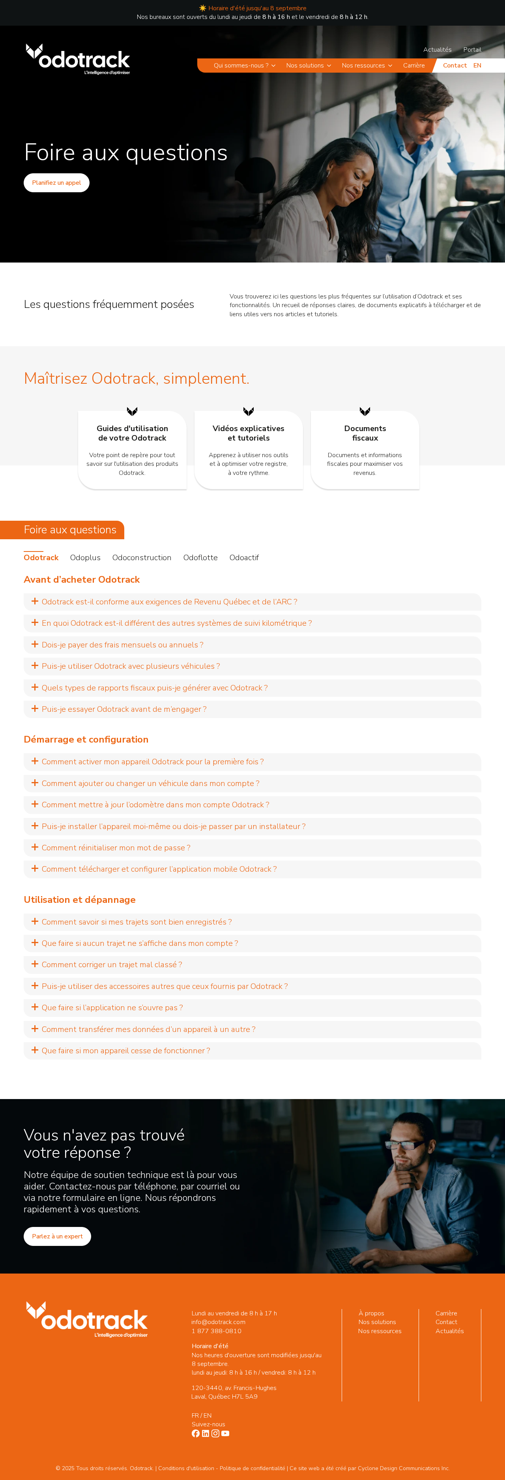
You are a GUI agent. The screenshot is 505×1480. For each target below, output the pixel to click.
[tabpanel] (252, 817)
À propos (372, 1313)
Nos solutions (305, 65)
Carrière (414, 65)
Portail (472, 49)
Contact (455, 65)
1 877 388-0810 (216, 1331)
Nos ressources (363, 65)
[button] (252, 602)
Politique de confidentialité (252, 1468)
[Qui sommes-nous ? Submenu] (274, 65)
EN (207, 1415)
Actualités (437, 49)
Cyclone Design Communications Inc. (404, 1468)
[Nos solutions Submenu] (330, 65)
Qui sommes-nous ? (241, 65)
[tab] (41, 558)
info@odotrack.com (218, 1322)
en (477, 65)
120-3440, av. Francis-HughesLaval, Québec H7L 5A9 (234, 1392)
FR (195, 1415)
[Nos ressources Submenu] (391, 65)
